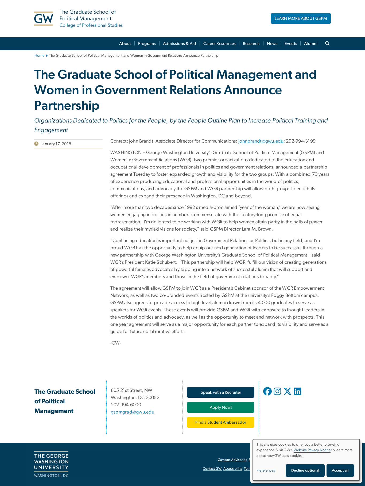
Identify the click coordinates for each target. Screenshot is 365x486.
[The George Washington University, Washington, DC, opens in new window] (51, 464)
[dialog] (306, 460)
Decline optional (305, 470)
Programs (147, 43)
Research (251, 43)
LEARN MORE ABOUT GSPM (301, 18)
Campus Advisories (232, 460)
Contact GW (212, 468)
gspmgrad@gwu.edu (132, 412)
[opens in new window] (268, 395)
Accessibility (232, 468)
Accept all (340, 470)
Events (291, 43)
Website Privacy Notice (312, 450)
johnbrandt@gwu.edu (261, 141)
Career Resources (219, 43)
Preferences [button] (266, 470)
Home (39, 56)
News (272, 43)
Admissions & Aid (179, 43)
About (125, 43)
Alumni (311, 43)
